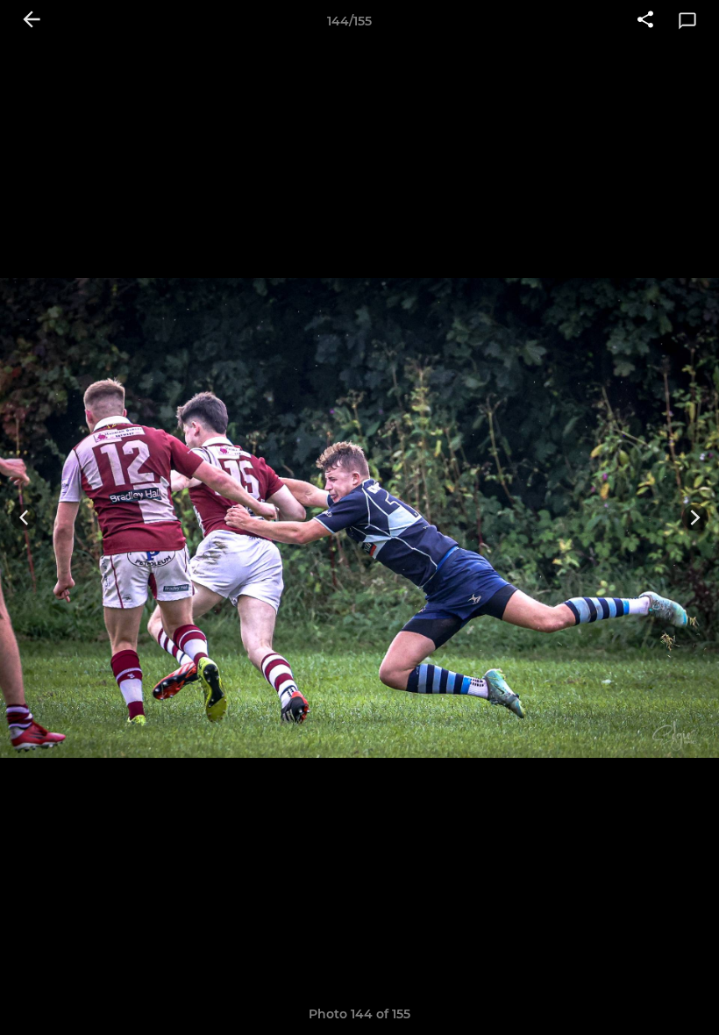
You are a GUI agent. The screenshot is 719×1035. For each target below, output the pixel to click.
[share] (645, 21)
